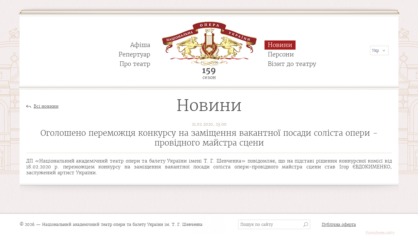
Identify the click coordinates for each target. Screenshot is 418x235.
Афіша (140, 45)
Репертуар (134, 54)
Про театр (135, 64)
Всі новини (46, 106)
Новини (280, 45)
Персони (281, 54)
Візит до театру (292, 64)
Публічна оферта (339, 224)
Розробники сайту (380, 232)
